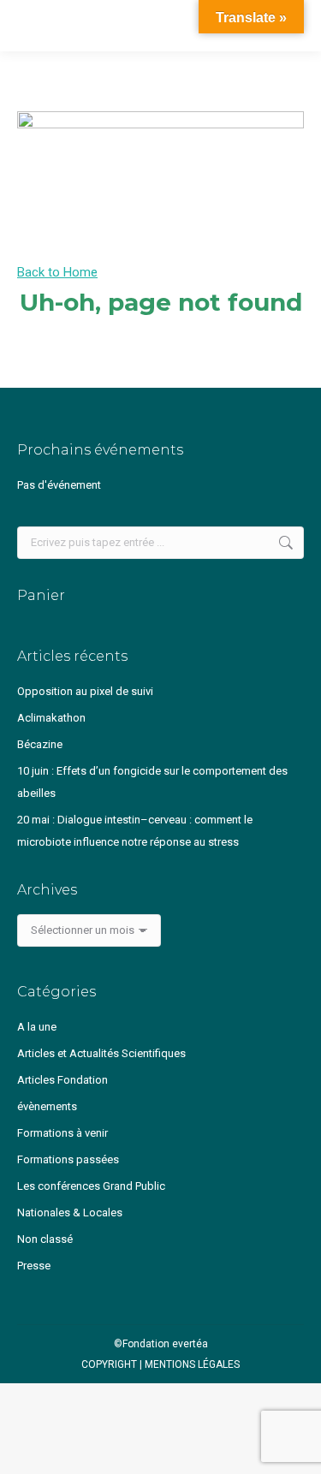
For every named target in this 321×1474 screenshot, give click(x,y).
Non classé (45, 1239)
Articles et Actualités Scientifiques (101, 1053)
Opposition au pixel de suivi (85, 691)
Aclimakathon (51, 717)
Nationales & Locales (69, 1212)
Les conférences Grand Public (91, 1186)
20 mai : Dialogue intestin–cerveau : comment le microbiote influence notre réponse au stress (135, 830)
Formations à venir (62, 1132)
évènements (47, 1106)
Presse (34, 1265)
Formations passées (68, 1159)
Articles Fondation (62, 1079)
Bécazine (39, 744)
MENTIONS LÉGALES (192, 1364)
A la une (36, 1026)
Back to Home (57, 272)
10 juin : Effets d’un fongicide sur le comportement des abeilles (152, 781)
